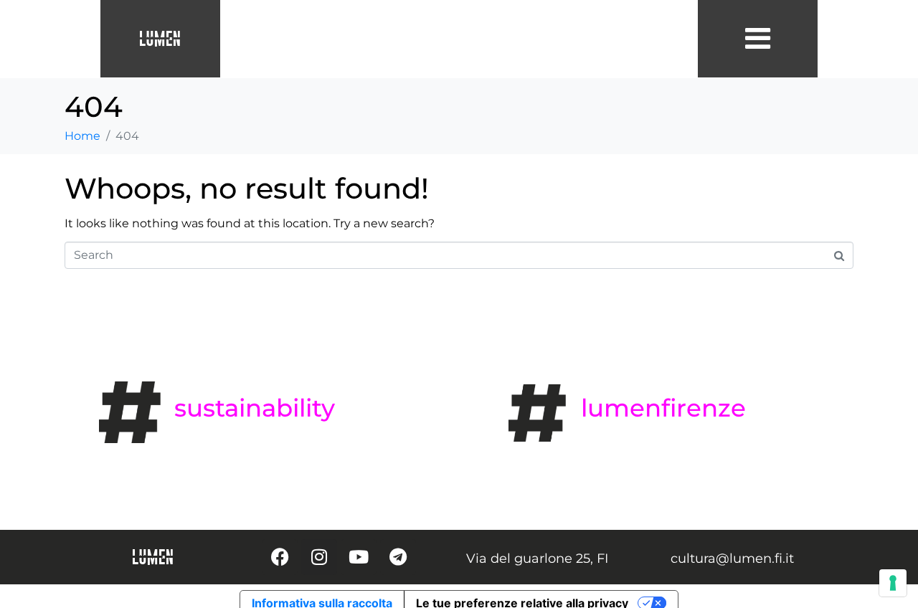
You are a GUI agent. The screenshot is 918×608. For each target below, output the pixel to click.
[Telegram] (398, 557)
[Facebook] (280, 557)
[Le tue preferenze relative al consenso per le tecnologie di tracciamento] (893, 583)
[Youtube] (359, 557)
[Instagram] (319, 557)
